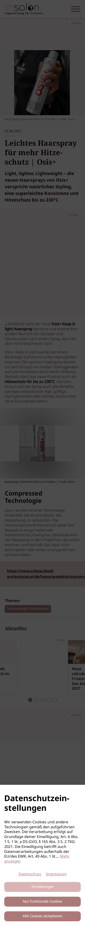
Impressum (56, 874)
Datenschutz (30, 874)
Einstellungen (43, 887)
